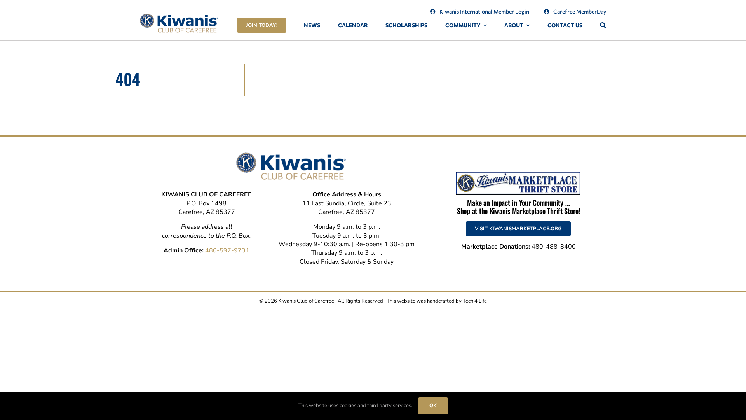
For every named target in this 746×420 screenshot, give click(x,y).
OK (433, 405)
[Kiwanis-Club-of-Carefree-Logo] (179, 16)
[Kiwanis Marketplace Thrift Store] (518, 174)
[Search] (603, 25)
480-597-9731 (227, 250)
